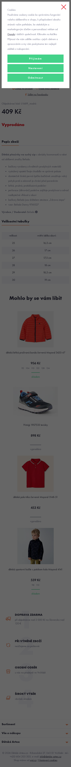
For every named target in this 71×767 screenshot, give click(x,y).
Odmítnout (35, 77)
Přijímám (35, 58)
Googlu (11, 34)
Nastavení (35, 68)
